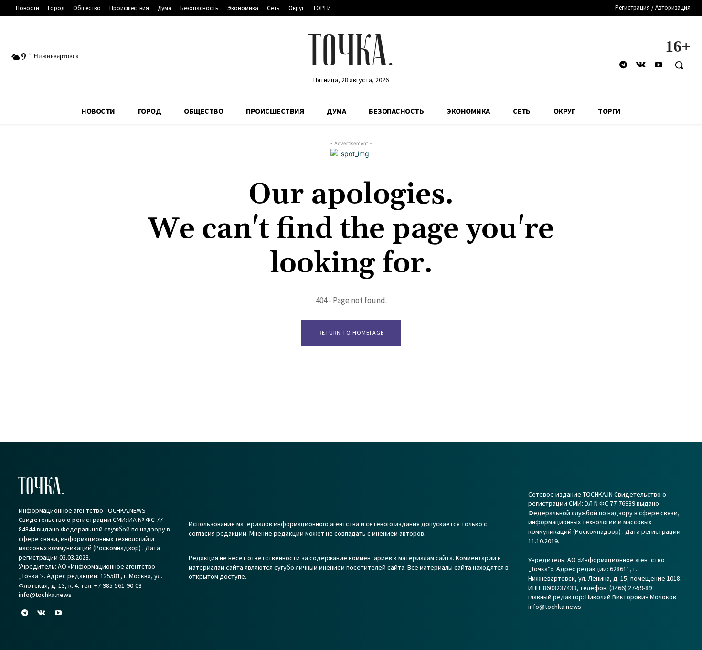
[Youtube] (658, 65)
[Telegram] (623, 65)
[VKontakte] (641, 65)
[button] (679, 65)
